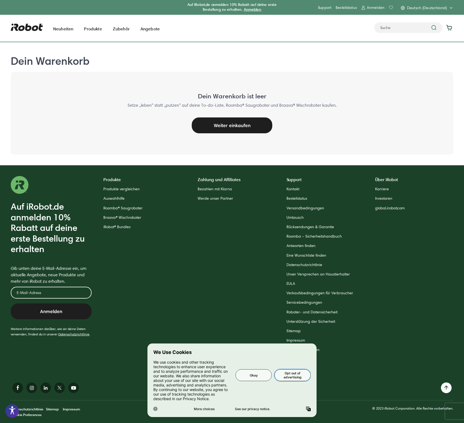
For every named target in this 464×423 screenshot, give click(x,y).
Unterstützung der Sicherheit (311, 321)
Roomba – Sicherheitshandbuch (314, 236)
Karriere (382, 189)
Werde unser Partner (215, 198)
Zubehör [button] (121, 28)
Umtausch (295, 217)
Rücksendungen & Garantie (310, 226)
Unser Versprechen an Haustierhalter (318, 274)
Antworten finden (301, 245)
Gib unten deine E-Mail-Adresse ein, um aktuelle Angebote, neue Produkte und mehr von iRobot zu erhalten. (48, 275)
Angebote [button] (150, 28)
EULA (291, 283)
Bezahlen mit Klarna (215, 189)
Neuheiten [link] (63, 28)
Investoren (383, 198)
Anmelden (252, 9)
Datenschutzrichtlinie (73, 334)
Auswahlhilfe (114, 198)
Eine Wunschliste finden (306, 255)
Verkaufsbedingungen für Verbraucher (320, 293)
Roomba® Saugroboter (123, 208)
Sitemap (294, 330)
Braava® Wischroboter (122, 217)
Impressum (296, 340)
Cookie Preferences (26, 415)
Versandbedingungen (305, 208)
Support (324, 7)
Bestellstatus (346, 7)
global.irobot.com (390, 208)
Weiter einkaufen (232, 125)
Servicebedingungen (304, 302)
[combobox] (408, 27)
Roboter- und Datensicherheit (312, 312)
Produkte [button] (93, 28)
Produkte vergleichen (121, 189)
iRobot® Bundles (116, 226)
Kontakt (293, 189)
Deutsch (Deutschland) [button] (427, 7)
